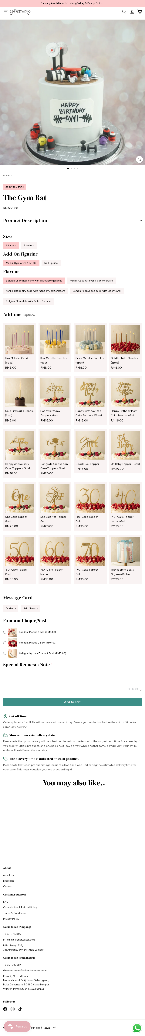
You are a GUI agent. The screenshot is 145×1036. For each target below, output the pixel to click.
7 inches (29, 245)
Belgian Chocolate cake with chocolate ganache (34, 280)
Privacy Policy (11, 918)
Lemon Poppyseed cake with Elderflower (97, 290)
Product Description (25, 220)
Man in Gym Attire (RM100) (21, 263)
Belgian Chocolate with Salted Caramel (29, 301)
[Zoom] (139, 159)
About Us (8, 875)
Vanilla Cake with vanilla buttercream (91, 280)
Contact (7, 886)
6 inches (11, 245)
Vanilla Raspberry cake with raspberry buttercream (35, 290)
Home (6, 175)
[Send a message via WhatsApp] (137, 1028)
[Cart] (140, 12)
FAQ (5, 901)
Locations (8, 880)
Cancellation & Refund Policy (20, 907)
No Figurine (51, 263)
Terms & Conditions (14, 913)
